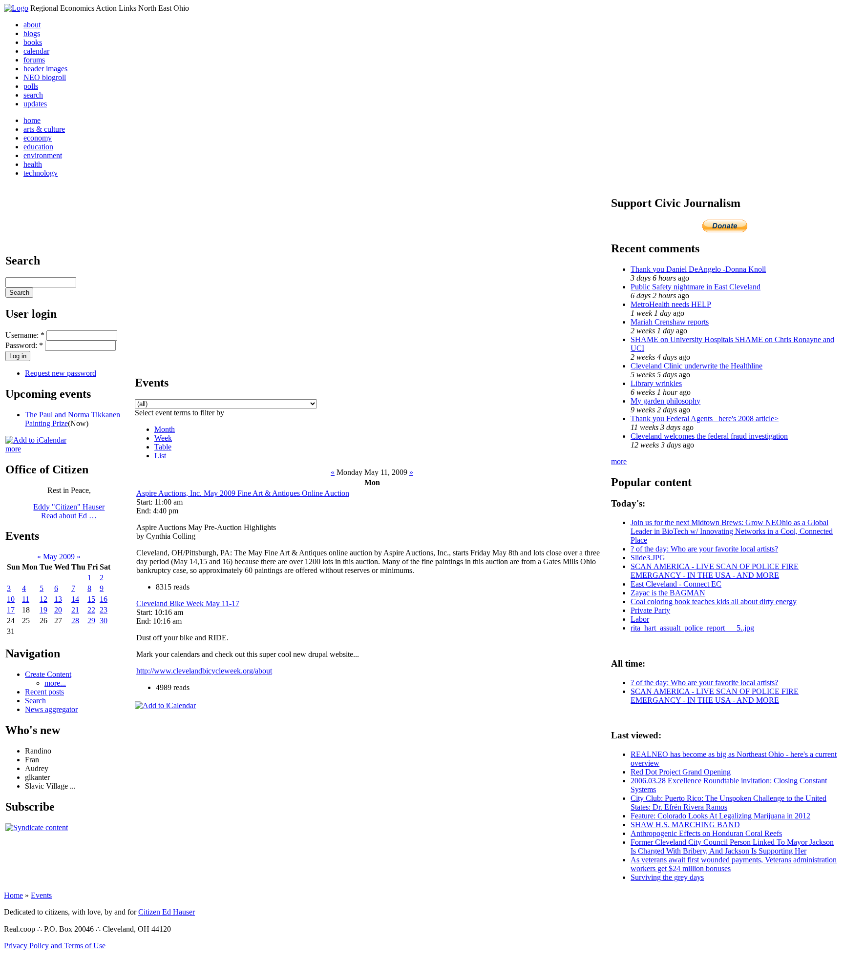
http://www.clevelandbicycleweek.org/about (204, 671)
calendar (36, 51)
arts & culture (44, 129)
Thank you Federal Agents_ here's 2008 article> (705, 418)
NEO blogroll (44, 77)
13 (58, 599)
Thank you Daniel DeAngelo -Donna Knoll (698, 269)
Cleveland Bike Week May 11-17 (187, 603)
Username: (24, 335)
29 (91, 620)
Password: (24, 345)
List (160, 455)
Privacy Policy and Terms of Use (55, 945)
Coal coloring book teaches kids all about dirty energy (714, 601)
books (32, 42)
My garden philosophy (665, 401)
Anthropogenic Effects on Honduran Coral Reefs (706, 833)
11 (25, 599)
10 (11, 599)
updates (35, 104)
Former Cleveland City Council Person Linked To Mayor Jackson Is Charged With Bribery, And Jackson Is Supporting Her (732, 846)
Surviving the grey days (667, 877)
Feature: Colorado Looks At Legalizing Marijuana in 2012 (720, 816)
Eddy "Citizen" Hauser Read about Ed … (69, 511)
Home (13, 895)
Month (164, 429)
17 (11, 610)
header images (45, 68)
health (32, 164)
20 (58, 610)
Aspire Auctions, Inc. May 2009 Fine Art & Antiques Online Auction (242, 493)
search (33, 95)
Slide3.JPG (648, 557)
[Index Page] (16, 8)
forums (34, 60)
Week (163, 438)
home (32, 120)
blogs (31, 33)
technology (40, 173)
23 (103, 610)
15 (91, 599)
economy (37, 138)
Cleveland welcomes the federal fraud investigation (709, 436)
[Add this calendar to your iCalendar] (35, 440)
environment (42, 155)
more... (55, 683)
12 (43, 599)
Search (35, 700)
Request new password (60, 373)
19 (43, 610)
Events (41, 895)
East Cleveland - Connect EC (676, 584)
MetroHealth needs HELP (671, 304)
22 (91, 610)
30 (103, 620)
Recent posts (44, 692)
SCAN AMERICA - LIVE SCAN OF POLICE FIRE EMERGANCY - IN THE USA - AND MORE (715, 570)
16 (103, 599)
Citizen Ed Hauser (166, 912)
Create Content (48, 674)
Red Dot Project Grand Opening (681, 772)
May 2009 (59, 556)
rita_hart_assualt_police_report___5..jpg (692, 628)
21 (75, 610)
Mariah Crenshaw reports (670, 322)
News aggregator (51, 709)
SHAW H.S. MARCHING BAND (685, 824)
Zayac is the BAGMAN (668, 593)
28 (75, 620)
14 (75, 599)
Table (162, 447)
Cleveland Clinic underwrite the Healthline (696, 366)
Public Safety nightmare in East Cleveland (695, 287)
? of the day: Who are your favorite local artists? (704, 549)
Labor (640, 619)
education (38, 147)
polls (30, 86)
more (13, 449)
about (32, 24)
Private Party (650, 610)
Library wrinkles (656, 383)
